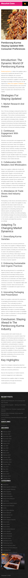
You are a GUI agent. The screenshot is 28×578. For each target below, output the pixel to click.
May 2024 (5, 469)
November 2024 (7, 462)
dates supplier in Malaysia (9, 487)
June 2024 (6, 466)
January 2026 (6, 434)
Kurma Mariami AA (7, 515)
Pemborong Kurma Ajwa (9, 545)
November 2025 (7, 438)
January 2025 (6, 457)
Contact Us (4, 425)
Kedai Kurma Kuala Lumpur (10, 503)
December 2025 (7, 436)
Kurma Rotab (6, 526)
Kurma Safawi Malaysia (9, 529)
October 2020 (6, 478)
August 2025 (6, 443)
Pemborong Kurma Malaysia (10, 547)
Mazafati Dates (7, 538)
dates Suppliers (7, 491)
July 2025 (5, 445)
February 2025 (7, 455)
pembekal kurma (7, 540)
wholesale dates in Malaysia (10, 552)
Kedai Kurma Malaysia (8, 505)
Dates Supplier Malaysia (9, 489)
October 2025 (6, 441)
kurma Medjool (7, 517)
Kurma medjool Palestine (9, 519)
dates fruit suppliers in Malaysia (16, 83)
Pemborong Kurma (6, 71)
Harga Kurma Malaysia (9, 498)
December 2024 (7, 459)
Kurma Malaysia (7, 512)
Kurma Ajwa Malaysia (8, 510)
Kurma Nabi (6, 522)
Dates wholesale (7, 494)
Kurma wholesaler (7, 536)
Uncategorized (7, 550)
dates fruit (5, 484)
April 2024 (5, 471)
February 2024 (7, 476)
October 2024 (6, 464)
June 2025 (6, 448)
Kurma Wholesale (7, 533)
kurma (4, 508)
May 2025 (5, 450)
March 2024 (6, 473)
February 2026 (7, 431)
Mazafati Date (8, 3)
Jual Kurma (6, 501)
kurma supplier (7, 531)
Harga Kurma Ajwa (8, 496)
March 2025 (6, 452)
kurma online (6, 524)
